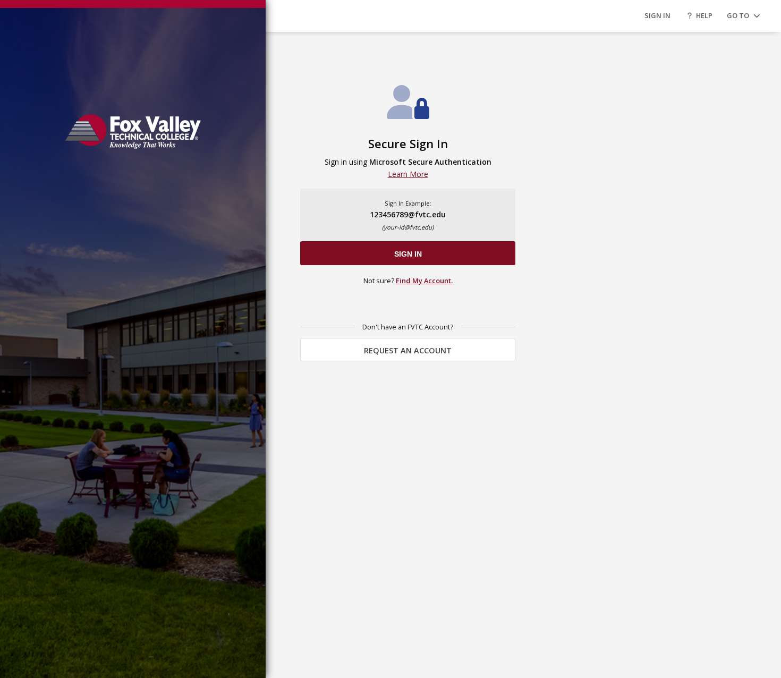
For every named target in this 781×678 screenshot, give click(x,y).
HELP (704, 15)
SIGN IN (657, 15)
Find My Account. (424, 280)
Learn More (408, 174)
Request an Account (408, 350)
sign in (408, 254)
